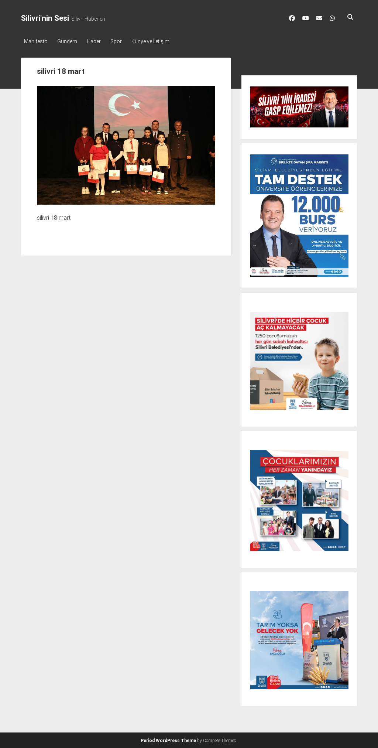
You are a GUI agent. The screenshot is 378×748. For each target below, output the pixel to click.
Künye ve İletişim (150, 41)
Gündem (67, 41)
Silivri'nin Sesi (45, 18)
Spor (116, 41)
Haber (94, 41)
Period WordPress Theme (168, 740)
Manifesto (36, 41)
